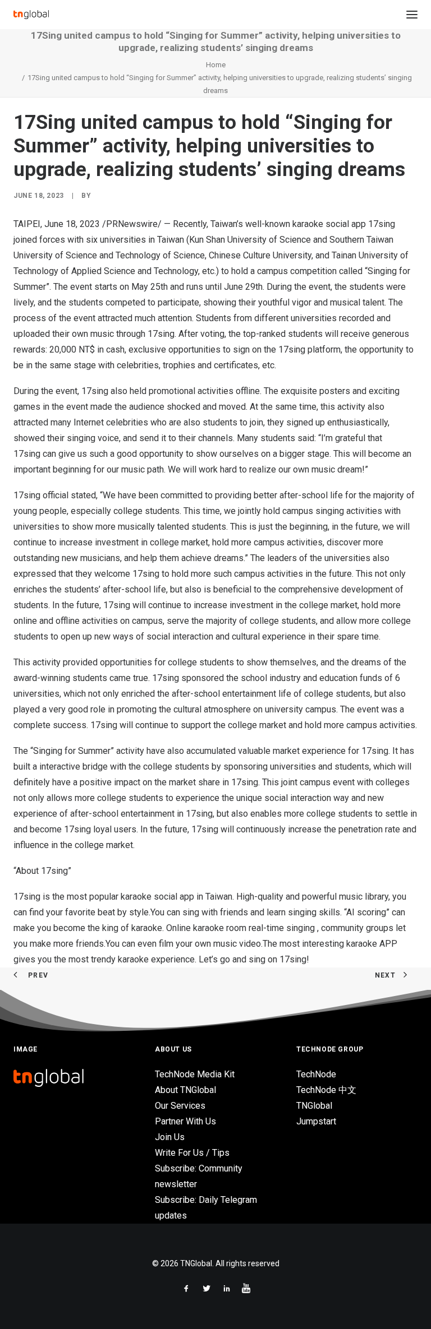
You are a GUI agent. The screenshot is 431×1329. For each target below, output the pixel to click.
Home (216, 65)
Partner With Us (185, 1121)
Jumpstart (316, 1121)
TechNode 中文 (326, 1090)
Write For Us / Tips (192, 1152)
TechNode (316, 1074)
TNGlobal (314, 1105)
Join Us (170, 1137)
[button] (412, 14)
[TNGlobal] (31, 14)
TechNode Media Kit (195, 1074)
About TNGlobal (185, 1090)
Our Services (180, 1105)
